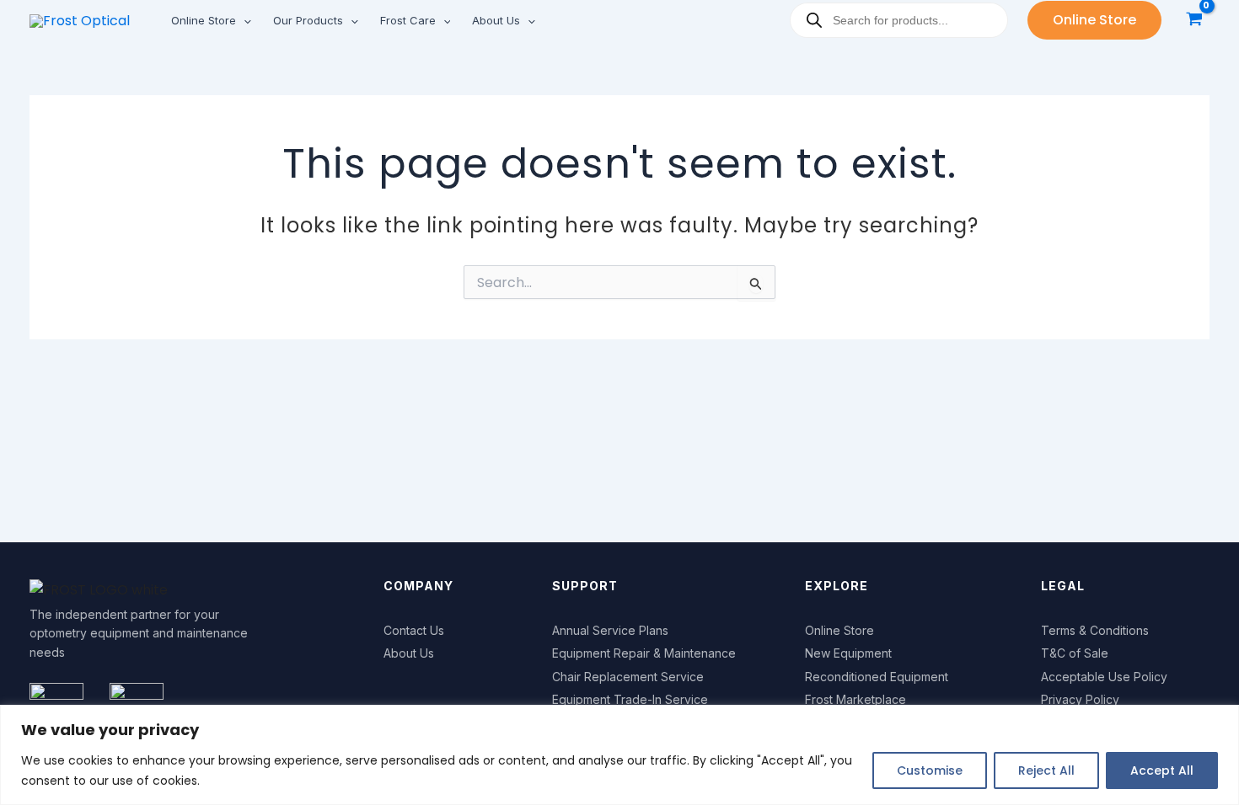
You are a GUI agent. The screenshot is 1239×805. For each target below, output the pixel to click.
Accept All (1161, 770)
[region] (619, 755)
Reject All (1046, 770)
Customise (930, 770)
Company (418, 585)
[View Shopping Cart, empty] (1194, 20)
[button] (243, 20)
